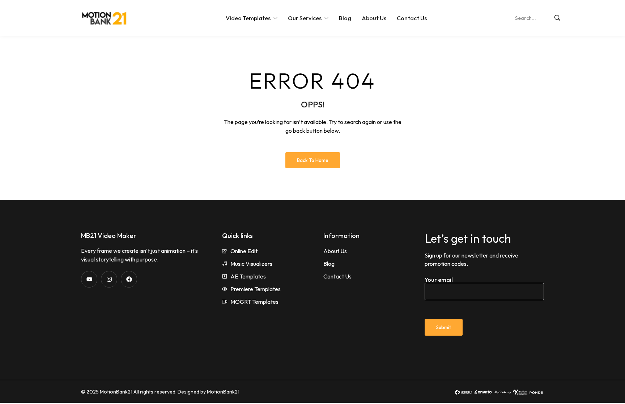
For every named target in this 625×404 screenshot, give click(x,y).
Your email (439, 279)
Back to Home (312, 160)
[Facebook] (129, 279)
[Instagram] (109, 279)
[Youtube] (89, 279)
